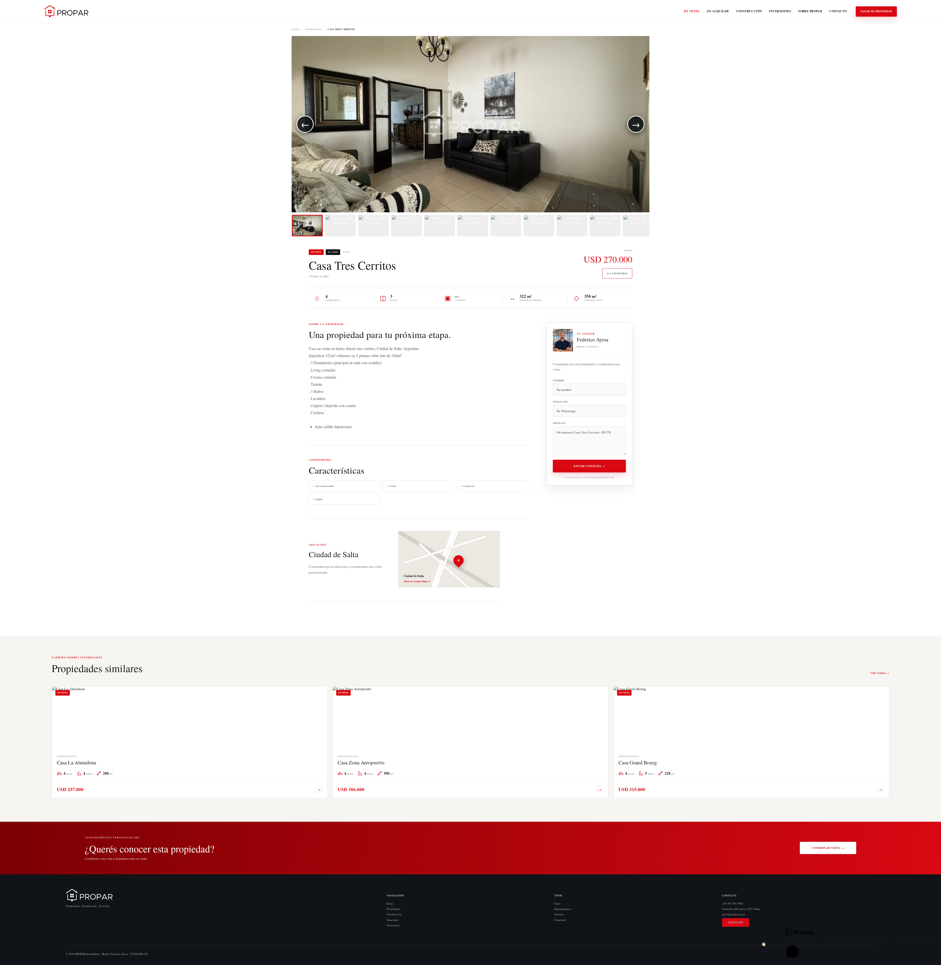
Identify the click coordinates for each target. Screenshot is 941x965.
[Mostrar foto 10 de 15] (605, 225)
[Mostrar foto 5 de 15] (439, 225)
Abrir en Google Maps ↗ (417, 581)
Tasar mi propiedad (876, 11)
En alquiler (718, 11)
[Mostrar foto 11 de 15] (638, 225)
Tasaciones (393, 919)
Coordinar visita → (828, 848)
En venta (692, 11)
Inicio (295, 29)
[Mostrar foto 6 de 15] (472, 225)
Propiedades (313, 29)
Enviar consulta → (589, 466)
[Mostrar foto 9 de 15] (572, 225)
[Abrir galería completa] (470, 124)
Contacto (838, 11)
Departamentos (562, 908)
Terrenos (559, 914)
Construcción (749, 11)
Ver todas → (879, 673)
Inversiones (780, 11)
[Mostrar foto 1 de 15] (307, 225)
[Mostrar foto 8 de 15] (538, 225)
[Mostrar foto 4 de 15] (406, 225)
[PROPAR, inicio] (66, 11)
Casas (557, 903)
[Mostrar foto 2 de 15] (340, 225)
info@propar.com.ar (733, 914)
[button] (772, 944)
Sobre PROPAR (810, 11)
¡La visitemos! (617, 273)
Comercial (560, 919)
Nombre (559, 380)
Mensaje (559, 423)
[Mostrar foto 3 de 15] (373, 225)
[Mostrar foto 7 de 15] (505, 225)
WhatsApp (560, 401)
